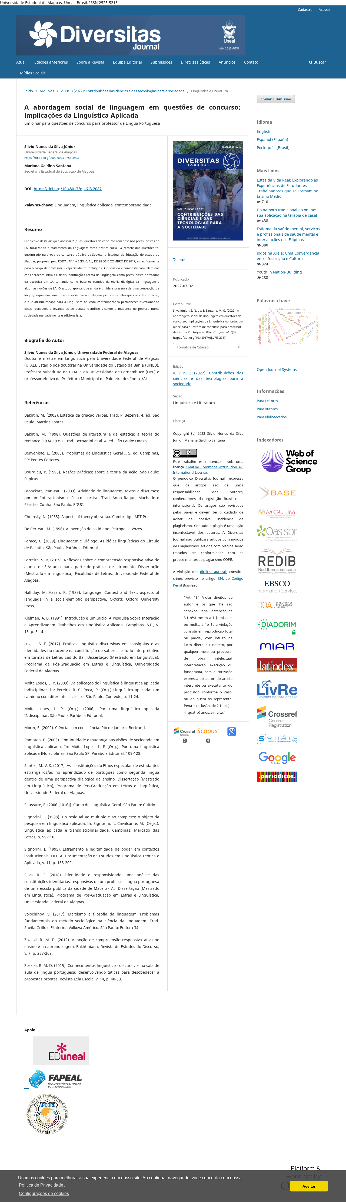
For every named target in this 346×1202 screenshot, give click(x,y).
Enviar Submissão (276, 99)
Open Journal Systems (277, 369)
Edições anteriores (51, 62)
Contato (251, 62)
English (263, 131)
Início (28, 90)
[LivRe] (277, 698)
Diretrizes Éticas (195, 62)
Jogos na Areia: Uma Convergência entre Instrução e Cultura (288, 256)
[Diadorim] (277, 634)
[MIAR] (277, 650)
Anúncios (227, 62)
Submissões (161, 62)
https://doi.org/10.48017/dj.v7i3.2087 (68, 188)
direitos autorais (213, 571)
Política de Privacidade (41, 1185)
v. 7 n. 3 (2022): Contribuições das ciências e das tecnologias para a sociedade (122, 90)
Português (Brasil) (273, 147)
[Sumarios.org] (277, 742)
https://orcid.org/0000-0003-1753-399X (51, 158)
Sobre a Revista (90, 62)
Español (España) (272, 139)
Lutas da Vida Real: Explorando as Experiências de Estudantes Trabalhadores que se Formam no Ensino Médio (287, 188)
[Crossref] (277, 726)
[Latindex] (277, 670)
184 (220, 578)
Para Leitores (267, 400)
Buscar (319, 62)
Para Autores (267, 408)
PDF (181, 259)
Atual (21, 62)
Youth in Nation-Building (279, 272)
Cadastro (305, 9)
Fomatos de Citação (193, 347)
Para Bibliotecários (272, 416)
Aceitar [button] (308, 1186)
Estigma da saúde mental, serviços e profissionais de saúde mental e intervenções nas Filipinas (288, 234)
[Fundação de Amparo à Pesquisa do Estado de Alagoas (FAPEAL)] (53, 1086)
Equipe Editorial (127, 62)
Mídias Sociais (33, 72)
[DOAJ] (277, 609)
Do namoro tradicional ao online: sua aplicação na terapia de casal (287, 212)
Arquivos (47, 90)
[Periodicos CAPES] (277, 780)
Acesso (324, 9)
